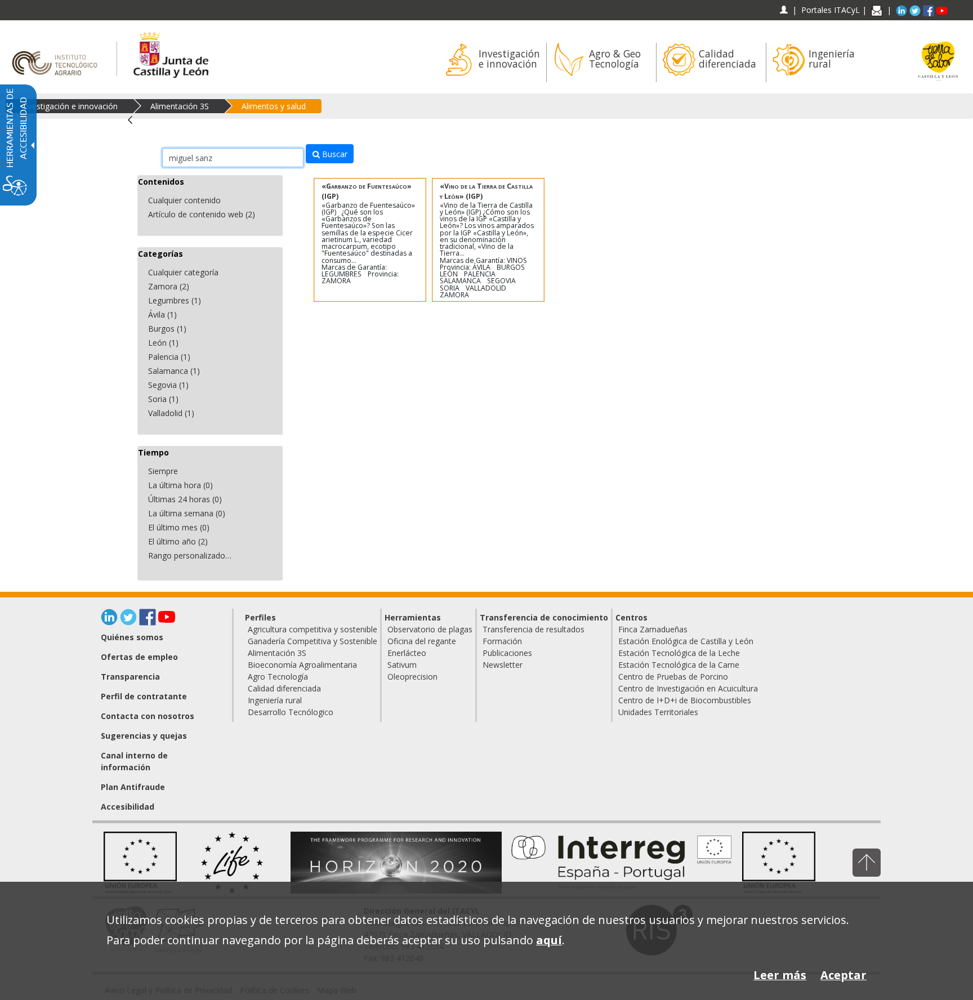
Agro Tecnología (278, 676)
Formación (502, 641)
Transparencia (130, 676)
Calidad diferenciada (284, 688)
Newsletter (503, 664)
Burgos (167, 328)
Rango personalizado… (189, 555)
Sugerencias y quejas (144, 735)
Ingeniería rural (275, 700)
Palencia (169, 356)
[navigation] (830, 10)
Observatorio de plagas (429, 629)
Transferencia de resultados (533, 629)
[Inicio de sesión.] (783, 10)
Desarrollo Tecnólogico (290, 712)
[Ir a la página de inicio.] (58, 53)
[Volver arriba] (866, 862)
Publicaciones (507, 653)
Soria (163, 399)
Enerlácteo (406, 653)
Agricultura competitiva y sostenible (312, 629)
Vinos (517, 260)
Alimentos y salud (274, 106)
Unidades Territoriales (658, 712)
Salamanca (174, 370)
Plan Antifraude (133, 787)
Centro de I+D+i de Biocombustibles (684, 700)
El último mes (178, 527)
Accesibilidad (127, 806)
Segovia (168, 385)
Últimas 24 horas (185, 499)
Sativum (402, 664)
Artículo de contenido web (201, 214)
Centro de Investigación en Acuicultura (688, 688)
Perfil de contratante (144, 696)
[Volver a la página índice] (134, 125)
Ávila (162, 314)
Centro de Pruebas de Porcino (673, 676)
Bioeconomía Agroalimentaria (302, 664)
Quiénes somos (132, 637)
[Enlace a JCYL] (170, 53)
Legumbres (174, 300)
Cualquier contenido (184, 200)
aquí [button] (549, 940)
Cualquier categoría (183, 272)
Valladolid (171, 413)
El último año (178, 541)
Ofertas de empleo (139, 656)
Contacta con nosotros (147, 716)
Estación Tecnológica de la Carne (678, 664)
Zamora (168, 286)
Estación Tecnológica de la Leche (679, 653)
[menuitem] (491, 62)
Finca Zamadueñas (653, 629)
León (163, 342)
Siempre (163, 471)
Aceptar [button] (843, 975)
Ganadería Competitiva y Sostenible (312, 641)
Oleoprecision (412, 676)
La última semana (186, 513)
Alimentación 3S (179, 106)
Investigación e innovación (69, 106)
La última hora (180, 485)
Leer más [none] (779, 975)
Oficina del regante (421, 641)
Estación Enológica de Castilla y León (685, 641)
